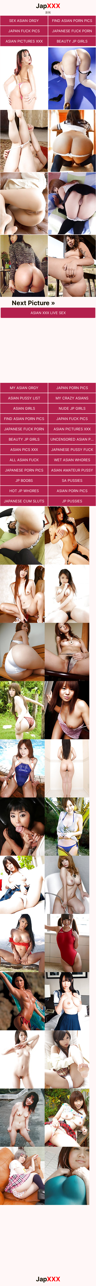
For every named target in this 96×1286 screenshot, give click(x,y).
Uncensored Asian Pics (73, 439)
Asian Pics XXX (24, 449)
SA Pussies (72, 480)
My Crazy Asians (72, 398)
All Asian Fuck (24, 460)
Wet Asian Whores (72, 460)
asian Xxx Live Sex (48, 313)
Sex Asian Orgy (24, 20)
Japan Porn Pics (72, 388)
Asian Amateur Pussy (72, 470)
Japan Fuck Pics (24, 31)
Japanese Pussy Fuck (72, 449)
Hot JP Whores (24, 491)
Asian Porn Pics (72, 491)
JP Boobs (24, 480)
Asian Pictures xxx (24, 41)
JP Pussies (72, 501)
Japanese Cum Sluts (24, 501)
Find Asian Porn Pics (72, 20)
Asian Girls (24, 408)
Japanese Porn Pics (24, 470)
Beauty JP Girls (72, 41)
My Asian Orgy (24, 388)
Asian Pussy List (24, 398)
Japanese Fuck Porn (72, 31)
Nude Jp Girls (72, 408)
